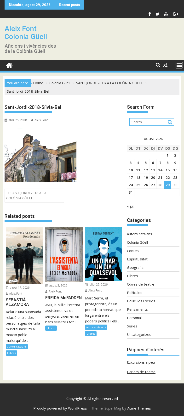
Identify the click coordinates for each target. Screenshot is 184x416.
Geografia (135, 267)
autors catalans (16, 346)
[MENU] (179, 65)
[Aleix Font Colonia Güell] (9, 65)
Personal (134, 317)
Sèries (132, 326)
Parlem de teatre (141, 371)
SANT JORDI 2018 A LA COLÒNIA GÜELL (26, 195)
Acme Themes (139, 408)
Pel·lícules (134, 292)
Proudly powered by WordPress (60, 408)
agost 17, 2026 (19, 288)
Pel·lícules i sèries (141, 300)
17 (131, 177)
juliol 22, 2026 (98, 284)
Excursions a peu (141, 362)
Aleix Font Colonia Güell (26, 32)
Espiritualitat (137, 259)
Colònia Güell (137, 242)
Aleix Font (41, 120)
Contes (133, 250)
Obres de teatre (140, 284)
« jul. (130, 206)
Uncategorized (139, 334)
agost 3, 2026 (57, 285)
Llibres (11, 353)
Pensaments (137, 309)
